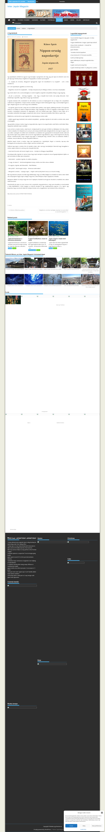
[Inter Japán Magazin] (52, 17)
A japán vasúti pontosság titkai (78, 65)
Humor (66, 20)
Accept (71, 826)
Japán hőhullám (74, 49)
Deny (84, 826)
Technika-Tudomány (24, 20)
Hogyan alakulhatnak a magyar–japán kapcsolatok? (83, 42)
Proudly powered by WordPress (42, 829)
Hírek (13, 20)
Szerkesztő (25, 37)
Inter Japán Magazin (18, 6)
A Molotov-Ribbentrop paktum (17, 210)
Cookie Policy (83, 829)
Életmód (42, 20)
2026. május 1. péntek (54, 236)
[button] (102, 812)
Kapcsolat (86, 20)
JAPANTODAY (31, 538)
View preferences (96, 826)
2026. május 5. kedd (33, 236)
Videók (72, 20)
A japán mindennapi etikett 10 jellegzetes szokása (83, 67)
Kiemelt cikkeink (32, 250)
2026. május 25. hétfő (13, 236)
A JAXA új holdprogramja (76, 57)
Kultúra (59, 20)
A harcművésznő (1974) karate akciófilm (81, 55)
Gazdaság (35, 20)
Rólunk (78, 20)
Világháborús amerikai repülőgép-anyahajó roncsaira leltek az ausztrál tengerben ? (53, 211)
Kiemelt (10, 248)
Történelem (51, 20)
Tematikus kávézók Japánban (42, 1)
